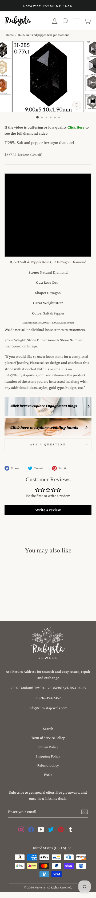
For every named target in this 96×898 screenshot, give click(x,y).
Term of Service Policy (48, 737)
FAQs (48, 774)
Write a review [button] (48, 510)
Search (48, 728)
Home (10, 35)
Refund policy (48, 765)
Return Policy (48, 747)
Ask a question (48, 444)
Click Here (76, 127)
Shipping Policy (48, 756)
